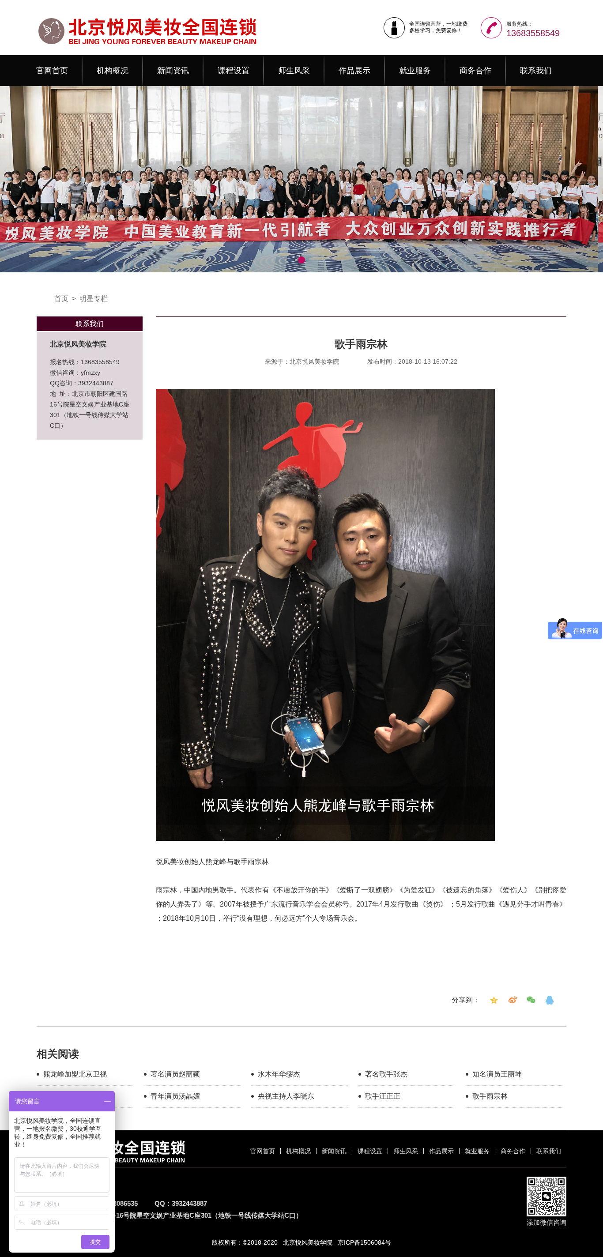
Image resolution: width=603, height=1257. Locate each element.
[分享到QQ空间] (494, 1000)
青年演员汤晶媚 (175, 1096)
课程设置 (233, 70)
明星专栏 (93, 298)
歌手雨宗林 (490, 1096)
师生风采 (294, 70)
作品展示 (354, 70)
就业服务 (415, 70)
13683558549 (533, 33)
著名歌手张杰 (386, 1074)
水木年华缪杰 (279, 1074)
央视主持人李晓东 (286, 1096)
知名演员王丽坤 (497, 1074)
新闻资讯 (173, 70)
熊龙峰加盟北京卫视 (75, 1074)
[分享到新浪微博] (512, 1000)
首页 (61, 298)
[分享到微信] (531, 1000)
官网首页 (52, 70)
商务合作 (475, 70)
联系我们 (536, 70)
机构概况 (112, 70)
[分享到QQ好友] (549, 1000)
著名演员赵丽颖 (175, 1074)
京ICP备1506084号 (364, 1242)
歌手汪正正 (382, 1096)
